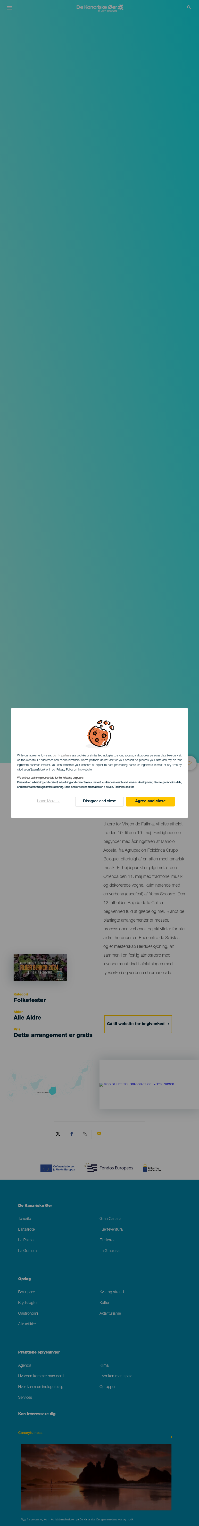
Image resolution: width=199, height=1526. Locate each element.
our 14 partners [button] (62, 755)
